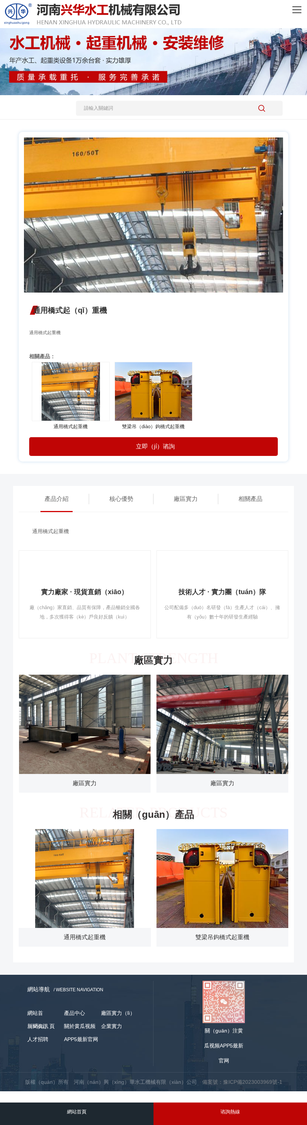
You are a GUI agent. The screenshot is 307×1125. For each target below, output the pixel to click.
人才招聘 (37, 1039)
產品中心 (74, 1013)
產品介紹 (57, 499)
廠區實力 (186, 499)
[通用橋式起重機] (71, 391)
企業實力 (111, 1026)
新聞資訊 (37, 1026)
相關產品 (250, 499)
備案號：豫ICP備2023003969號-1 (242, 1082)
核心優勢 (121, 499)
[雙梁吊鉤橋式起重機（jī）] (153, 391)
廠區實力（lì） (118, 1013)
